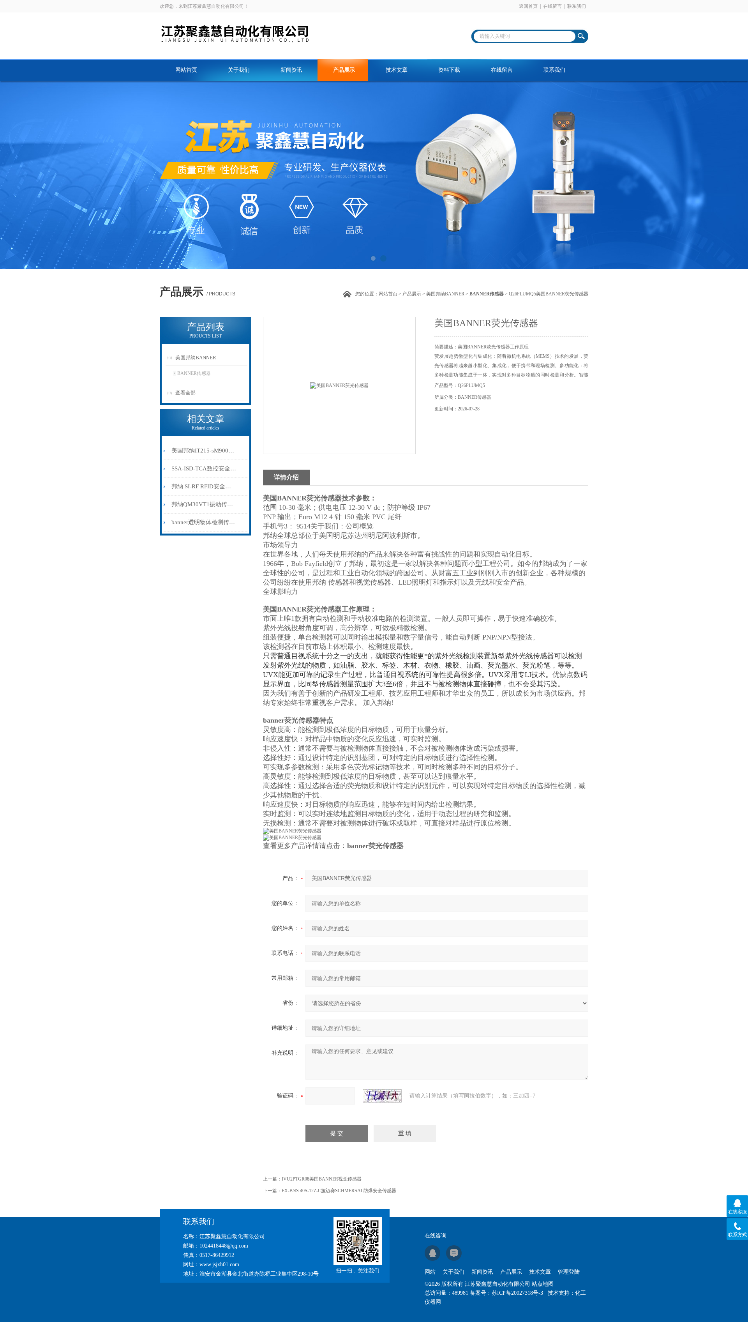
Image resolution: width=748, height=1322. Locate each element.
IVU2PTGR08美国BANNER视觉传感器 (322, 1179)
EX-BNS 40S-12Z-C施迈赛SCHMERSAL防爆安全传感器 (339, 1190)
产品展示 (344, 70)
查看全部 (185, 393)
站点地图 (543, 1284)
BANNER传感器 (194, 373)
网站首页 (186, 70)
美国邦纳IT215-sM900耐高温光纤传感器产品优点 (203, 450)
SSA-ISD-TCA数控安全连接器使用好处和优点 (203, 468)
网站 (430, 1272)
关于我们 (239, 70)
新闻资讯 (291, 70)
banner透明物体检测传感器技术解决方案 (203, 522)
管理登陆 (569, 1272)
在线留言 (552, 6)
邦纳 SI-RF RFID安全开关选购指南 (203, 486)
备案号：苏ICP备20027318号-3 (506, 1293)
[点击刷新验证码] (382, 1096)
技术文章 (397, 70)
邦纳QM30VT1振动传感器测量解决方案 (203, 504)
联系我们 (576, 6)
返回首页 (528, 6)
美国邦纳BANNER (445, 294)
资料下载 (449, 70)
